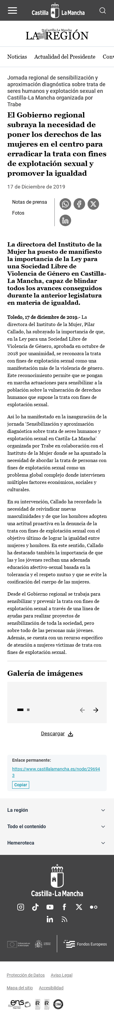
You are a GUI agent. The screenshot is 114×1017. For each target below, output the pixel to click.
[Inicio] (57, 880)
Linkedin (50, 919)
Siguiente (95, 710)
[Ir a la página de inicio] (58, 10)
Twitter (79, 907)
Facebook (64, 907)
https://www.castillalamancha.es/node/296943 (56, 772)
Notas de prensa (29, 202)
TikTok (35, 907)
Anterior (82, 710)
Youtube (50, 907)
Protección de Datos (26, 975)
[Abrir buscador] (102, 10)
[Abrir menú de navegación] (12, 10)
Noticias (17, 56)
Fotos (18, 213)
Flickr (93, 907)
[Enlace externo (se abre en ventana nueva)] (46, 1004)
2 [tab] (28, 710)
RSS (64, 919)
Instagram (20, 907)
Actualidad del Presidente (64, 56)
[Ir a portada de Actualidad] (57, 35)
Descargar (53, 733)
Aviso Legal (61, 975)
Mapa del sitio (20, 987)
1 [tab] (20, 710)
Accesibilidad (51, 987)
